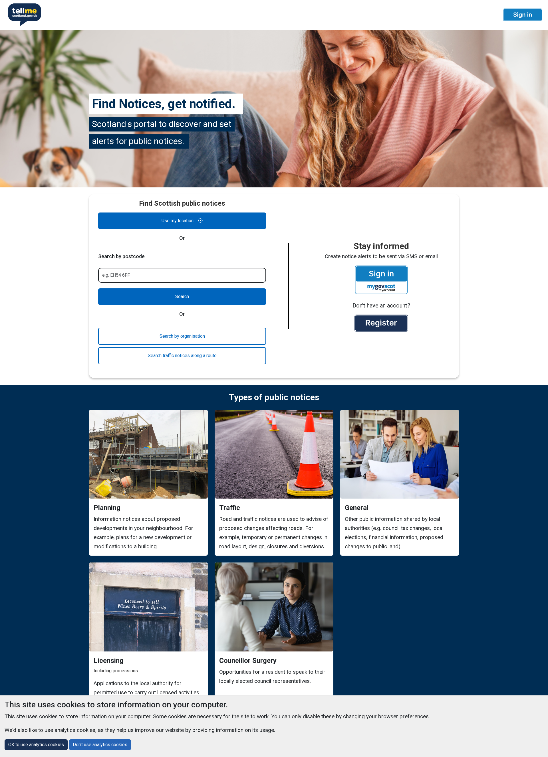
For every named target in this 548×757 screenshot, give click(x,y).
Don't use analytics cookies (100, 744)
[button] (522, 14)
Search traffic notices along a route (182, 355)
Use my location (178, 220)
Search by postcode (121, 256)
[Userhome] (22, 14)
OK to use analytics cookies (36, 744)
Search (182, 296)
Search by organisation (182, 336)
